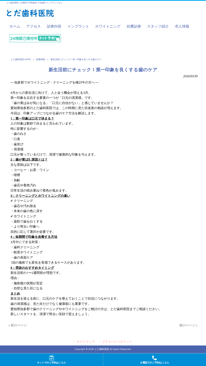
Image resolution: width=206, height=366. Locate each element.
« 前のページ (17, 325)
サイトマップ (85, 341)
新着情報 (40, 59)
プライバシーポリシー (117, 341)
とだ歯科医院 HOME (21, 59)
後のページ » (188, 325)
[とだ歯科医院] (30, 16)
